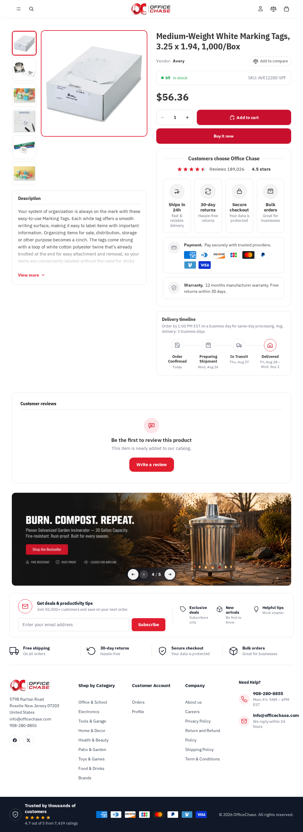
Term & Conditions (202, 759)
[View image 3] (24, 95)
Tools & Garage (92, 721)
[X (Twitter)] (28, 740)
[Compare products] (273, 8)
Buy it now (224, 136)
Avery (178, 61)
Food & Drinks (91, 768)
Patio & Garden (92, 749)
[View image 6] (24, 173)
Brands (84, 778)
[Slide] (151, 539)
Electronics (88, 711)
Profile (138, 711)
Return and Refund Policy (202, 735)
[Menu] (18, 9)
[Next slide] (170, 574)
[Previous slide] (133, 574)
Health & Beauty (93, 740)
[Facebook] (14, 740)
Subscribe (148, 624)
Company (195, 685)
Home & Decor (91, 730)
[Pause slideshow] (144, 574)
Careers (192, 711)
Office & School (92, 702)
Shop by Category (96, 685)
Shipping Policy (199, 749)
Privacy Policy (198, 721)
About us (193, 702)
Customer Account (151, 685)
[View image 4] (24, 121)
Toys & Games (91, 759)
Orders (138, 702)
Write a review (151, 464)
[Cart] (286, 8)
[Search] (31, 8)
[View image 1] (24, 43)
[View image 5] (24, 147)
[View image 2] (24, 69)
